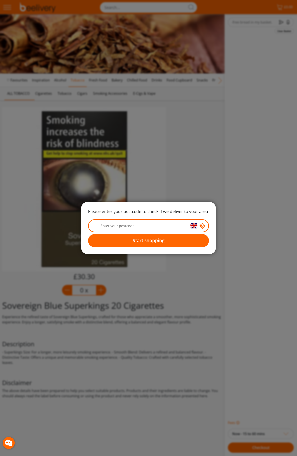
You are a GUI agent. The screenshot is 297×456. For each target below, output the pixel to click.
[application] (8, 443)
